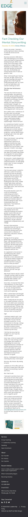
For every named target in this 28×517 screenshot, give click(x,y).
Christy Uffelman (20, 46)
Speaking (4, 445)
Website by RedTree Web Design (11, 511)
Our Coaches (5, 461)
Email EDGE (5, 487)
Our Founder (5, 455)
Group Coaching (6, 440)
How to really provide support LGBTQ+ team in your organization (12, 469)
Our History (4, 458)
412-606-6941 (5, 484)
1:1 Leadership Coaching (8, 442)
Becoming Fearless (6, 477)
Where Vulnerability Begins (9, 474)
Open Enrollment (6, 448)
